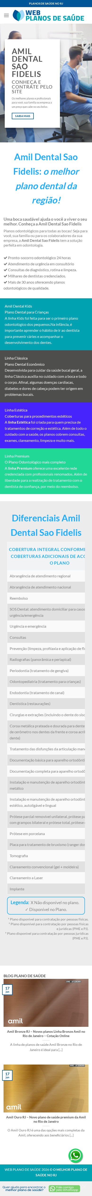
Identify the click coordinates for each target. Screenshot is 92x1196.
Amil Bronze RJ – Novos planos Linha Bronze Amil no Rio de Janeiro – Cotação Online (46, 1034)
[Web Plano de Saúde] (49, 15)
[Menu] (6, 15)
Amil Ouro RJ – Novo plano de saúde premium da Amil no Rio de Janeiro (46, 1119)
